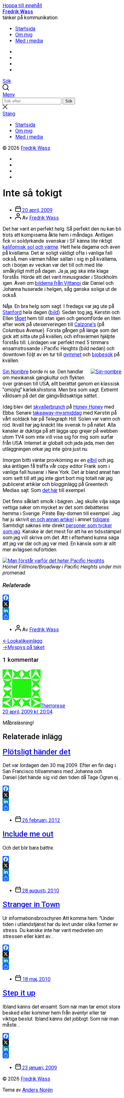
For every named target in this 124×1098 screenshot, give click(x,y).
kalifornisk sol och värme (30, 247)
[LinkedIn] (62, 610)
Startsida (25, 29)
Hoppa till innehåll (22, 6)
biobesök (102, 355)
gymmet (72, 355)
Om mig (23, 35)
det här (50, 490)
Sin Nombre (16, 372)
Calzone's (85, 324)
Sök (68, 101)
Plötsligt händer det (37, 751)
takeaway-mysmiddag (57, 413)
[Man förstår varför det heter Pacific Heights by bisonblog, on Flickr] (53, 561)
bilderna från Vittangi (58, 283)
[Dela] (62, 617)
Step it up (19, 993)
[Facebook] (62, 598)
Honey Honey (88, 407)
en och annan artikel (52, 519)
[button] (62, 95)
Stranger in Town (31, 904)
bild (54, 312)
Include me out (28, 834)
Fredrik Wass (18, 12)
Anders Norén (37, 1090)
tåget (20, 318)
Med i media (29, 41)
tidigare (101, 519)
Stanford (12, 312)
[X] (62, 604)
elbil (92, 460)
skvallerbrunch (49, 407)
